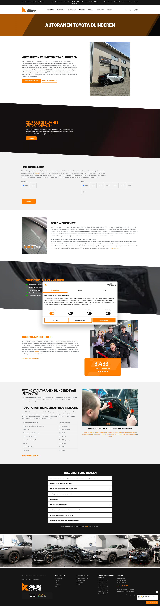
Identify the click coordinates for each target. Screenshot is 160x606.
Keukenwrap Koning (103, 588)
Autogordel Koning (103, 580)
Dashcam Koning (102, 594)
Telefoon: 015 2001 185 (122, 586)
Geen (26, 185)
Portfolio (57, 580)
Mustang (90, 434)
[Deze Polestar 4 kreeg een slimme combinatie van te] (80, 551)
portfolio (36, 351)
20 (123, 185)
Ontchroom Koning (103, 586)
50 (101, 185)
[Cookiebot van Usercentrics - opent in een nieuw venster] (108, 284)
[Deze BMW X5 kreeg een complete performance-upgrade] (144, 551)
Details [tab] (80, 290)
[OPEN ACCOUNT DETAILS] (131, 10)
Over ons (57, 586)
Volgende (28, 201)
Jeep (124, 432)
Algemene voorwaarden (82, 578)
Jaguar (120, 432)
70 (34, 185)
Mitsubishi (85, 434)
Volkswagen (129, 434)
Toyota (110, 436)
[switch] (70, 313)
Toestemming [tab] (55, 290)
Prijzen (56, 582)
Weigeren (56, 320)
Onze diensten (58, 578)
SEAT (124, 434)
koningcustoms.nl (35, 579)
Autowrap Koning (102, 582)
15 (130, 185)
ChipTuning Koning (103, 592)
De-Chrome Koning (103, 590)
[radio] (25, 185)
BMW (94, 432)
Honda (105, 432)
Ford (101, 432)
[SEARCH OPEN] (126, 10)
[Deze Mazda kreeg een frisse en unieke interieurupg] (112, 551)
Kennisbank (79, 582)
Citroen (98, 432)
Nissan (95, 434)
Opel (99, 434)
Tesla (134, 434)
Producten (57, 584)
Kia (113, 432)
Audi (91, 432)
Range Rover (114, 434)
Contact (78, 584)
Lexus (116, 432)
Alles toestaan (104, 320)
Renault (120, 434)
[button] (37, 595)
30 (116, 185)
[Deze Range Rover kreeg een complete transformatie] (16, 551)
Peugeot (103, 434)
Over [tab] (105, 290)
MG (133, 432)
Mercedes (129, 432)
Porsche (108, 434)
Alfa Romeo (86, 432)
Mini (135, 432)
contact (37, 173)
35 (109, 185)
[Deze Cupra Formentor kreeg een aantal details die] (48, 551)
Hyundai (110, 432)
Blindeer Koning (102, 584)
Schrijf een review (81, 580)
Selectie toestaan (80, 320)
